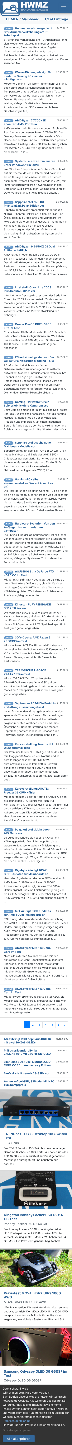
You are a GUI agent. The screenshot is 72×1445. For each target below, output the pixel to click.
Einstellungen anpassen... (18, 1430)
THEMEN (11, 19)
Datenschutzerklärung (17, 1420)
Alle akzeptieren (18, 1439)
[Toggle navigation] (63, 6)
